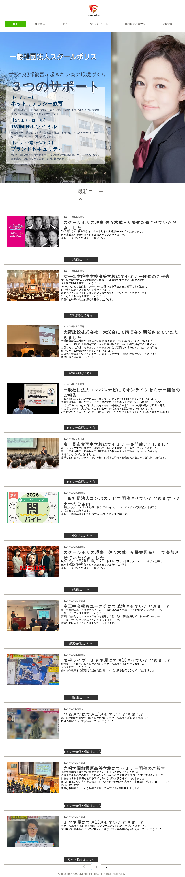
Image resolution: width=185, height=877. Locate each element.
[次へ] (115, 866)
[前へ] (84, 866)
